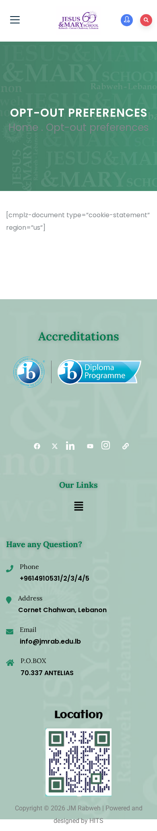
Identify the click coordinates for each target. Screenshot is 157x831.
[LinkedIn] (70, 447)
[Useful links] (123, 447)
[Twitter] (52, 447)
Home (23, 127)
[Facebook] (34, 447)
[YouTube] (87, 447)
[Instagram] (105, 447)
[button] (78, 507)
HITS (96, 821)
